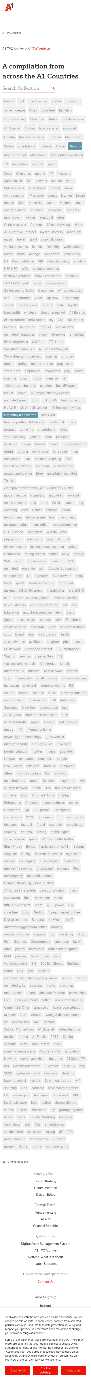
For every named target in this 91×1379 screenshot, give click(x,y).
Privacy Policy (76, 15)
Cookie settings (45, 1370)
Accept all (73, 1370)
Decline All (17, 1370)
